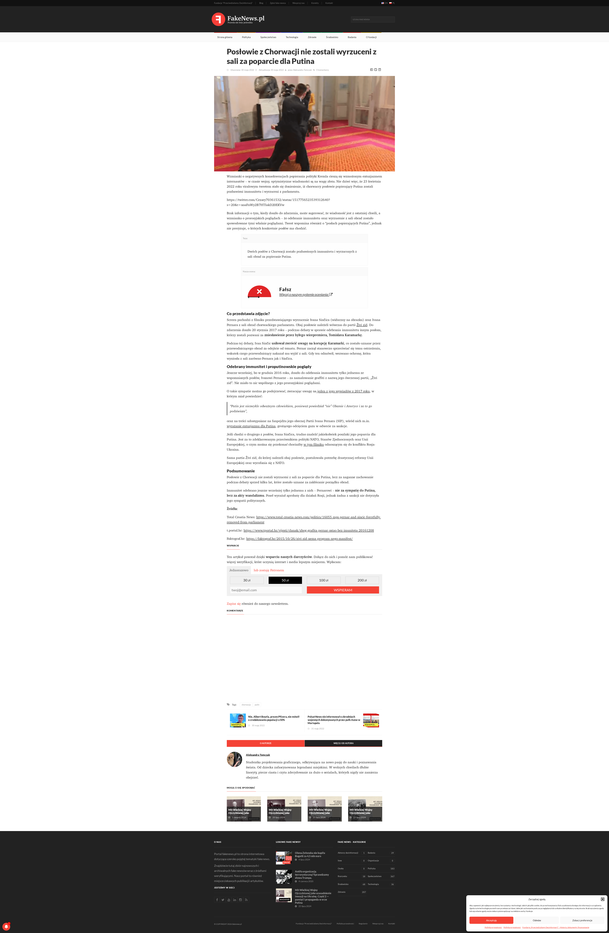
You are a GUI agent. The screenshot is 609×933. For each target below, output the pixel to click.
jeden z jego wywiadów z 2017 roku (343, 391)
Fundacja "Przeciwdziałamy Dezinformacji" (314, 923)
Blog (261, 3)
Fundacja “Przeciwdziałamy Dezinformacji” (233, 3)
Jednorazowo (238, 570)
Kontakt (329, 3)
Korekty (315, 3)
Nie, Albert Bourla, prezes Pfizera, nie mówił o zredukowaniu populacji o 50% (273, 718)
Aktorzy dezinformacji (351, 852)
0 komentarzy (322, 70)
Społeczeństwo (268, 37)
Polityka (246, 37)
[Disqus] (304, 658)
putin (257, 704)
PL (394, 3)
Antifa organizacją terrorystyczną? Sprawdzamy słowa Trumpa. (312, 874)
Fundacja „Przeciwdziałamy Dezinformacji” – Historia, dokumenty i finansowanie (555, 927)
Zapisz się (234, 604)
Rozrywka (351, 876)
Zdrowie (312, 37)
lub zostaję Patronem (269, 570)
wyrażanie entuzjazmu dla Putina (251, 426)
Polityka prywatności (493, 927)
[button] (602, 899)
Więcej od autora (344, 743)
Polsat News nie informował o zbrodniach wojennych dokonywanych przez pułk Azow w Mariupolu (334, 719)
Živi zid (362, 325)
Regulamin (363, 923)
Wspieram (343, 590)
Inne (351, 860)
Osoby (351, 868)
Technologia (292, 37)
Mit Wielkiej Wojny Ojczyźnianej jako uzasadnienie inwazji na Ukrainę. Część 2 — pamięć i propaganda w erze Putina (313, 896)
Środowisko (332, 37)
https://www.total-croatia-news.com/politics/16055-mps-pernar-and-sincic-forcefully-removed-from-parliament (304, 519)
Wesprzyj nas (298, 3)
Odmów (537, 920)
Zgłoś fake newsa (278, 3)
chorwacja (246, 704)
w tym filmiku (314, 444)
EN (386, 3)
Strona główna (224, 37)
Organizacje (380, 860)
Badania (352, 37)
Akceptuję (491, 920)
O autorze (265, 743)
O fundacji (371, 37)
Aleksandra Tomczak (302, 70)
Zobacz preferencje (582, 920)
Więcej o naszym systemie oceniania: (304, 294)
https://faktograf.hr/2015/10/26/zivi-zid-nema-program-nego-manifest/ (299, 539)
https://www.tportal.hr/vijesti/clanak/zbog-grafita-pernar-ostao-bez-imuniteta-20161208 (309, 530)
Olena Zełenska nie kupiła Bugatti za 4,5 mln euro (310, 854)
